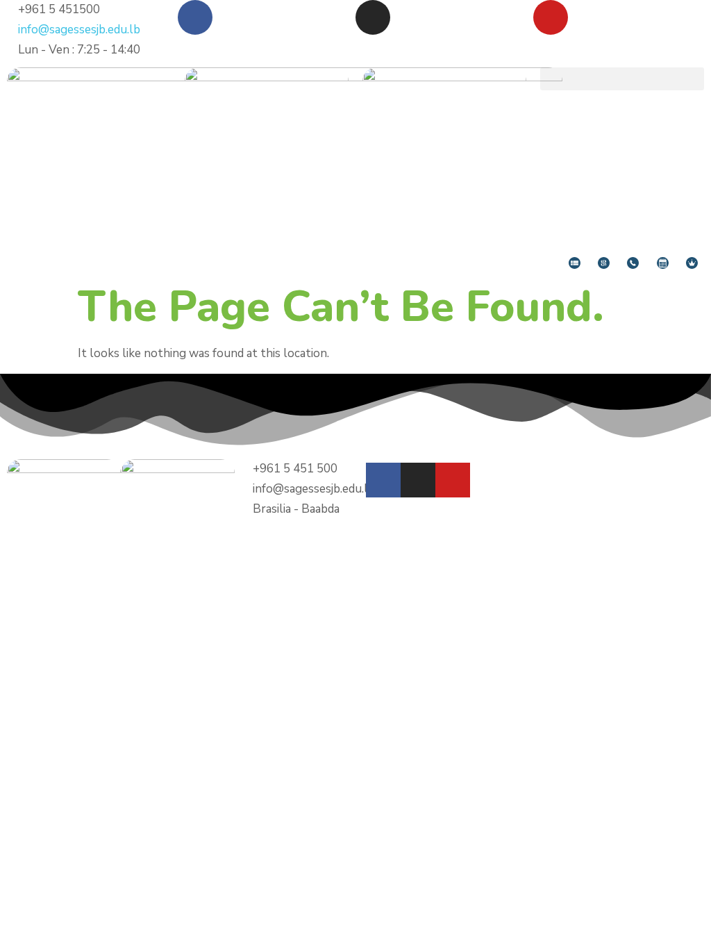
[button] (622, 78)
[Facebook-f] (383, 480)
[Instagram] (373, 17)
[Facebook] (195, 17)
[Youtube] (550, 17)
